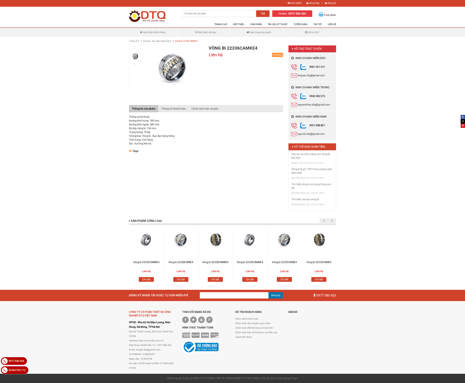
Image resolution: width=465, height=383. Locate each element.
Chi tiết (146, 279)
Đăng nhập (313, 3)
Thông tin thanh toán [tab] (173, 108)
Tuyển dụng (301, 24)
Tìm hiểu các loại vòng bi (305, 199)
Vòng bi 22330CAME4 (284, 262)
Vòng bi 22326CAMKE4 (146, 262)
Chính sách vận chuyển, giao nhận (252, 323)
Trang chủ (220, 24)
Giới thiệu (238, 24)
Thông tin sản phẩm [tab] (143, 108)
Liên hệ (332, 24)
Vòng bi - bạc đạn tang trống (157, 41)
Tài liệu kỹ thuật (278, 24)
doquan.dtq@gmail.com (311, 75)
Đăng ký (331, 3)
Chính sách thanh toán (246, 318)
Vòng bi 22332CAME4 (318, 262)
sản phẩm (296, 3)
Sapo (295, 378)
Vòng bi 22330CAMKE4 (250, 262)
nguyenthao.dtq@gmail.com (314, 104)
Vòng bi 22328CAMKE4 (215, 262)
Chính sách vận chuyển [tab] (204, 108)
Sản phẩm (256, 24)
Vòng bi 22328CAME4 (180, 262)
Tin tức (318, 24)
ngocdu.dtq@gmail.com (311, 133)
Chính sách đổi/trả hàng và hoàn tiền (254, 327)
